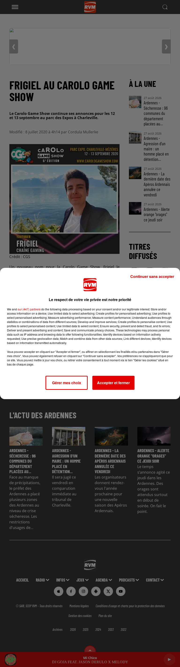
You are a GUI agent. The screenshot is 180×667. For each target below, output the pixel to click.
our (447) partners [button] (29, 309)
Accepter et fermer (113, 382)
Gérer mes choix (66, 382)
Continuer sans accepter (152, 276)
